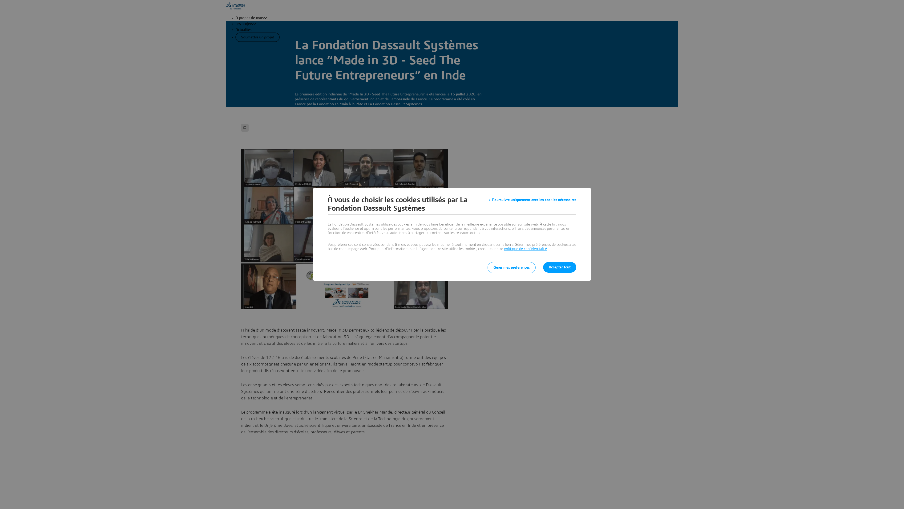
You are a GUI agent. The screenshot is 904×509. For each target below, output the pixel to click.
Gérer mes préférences (511, 267)
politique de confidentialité (525, 249)
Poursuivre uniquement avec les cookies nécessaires (534, 200)
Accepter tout (560, 267)
